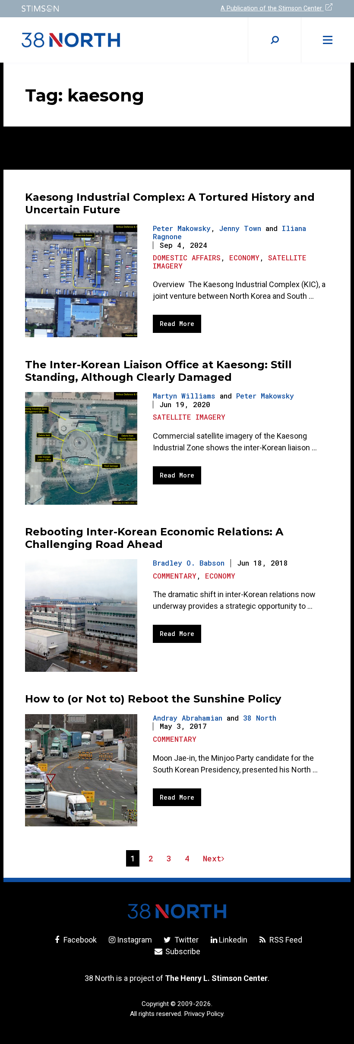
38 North (259, 717)
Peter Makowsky (182, 228)
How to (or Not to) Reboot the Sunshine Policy (153, 699)
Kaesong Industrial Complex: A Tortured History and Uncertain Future (170, 203)
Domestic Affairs (187, 257)
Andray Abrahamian (187, 717)
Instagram (134, 939)
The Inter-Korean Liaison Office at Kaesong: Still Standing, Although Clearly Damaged (158, 370)
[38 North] (177, 911)
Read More (177, 324)
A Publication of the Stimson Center (272, 8)
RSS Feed (285, 939)
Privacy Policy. (204, 1014)
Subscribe (182, 951)
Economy (244, 257)
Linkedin (233, 939)
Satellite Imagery (189, 416)
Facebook (79, 939)
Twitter (185, 939)
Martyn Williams (184, 395)
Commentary (174, 575)
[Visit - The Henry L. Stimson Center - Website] (94, 8)
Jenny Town (240, 228)
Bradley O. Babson (188, 562)
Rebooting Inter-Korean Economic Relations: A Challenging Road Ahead (154, 537)
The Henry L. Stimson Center (216, 978)
